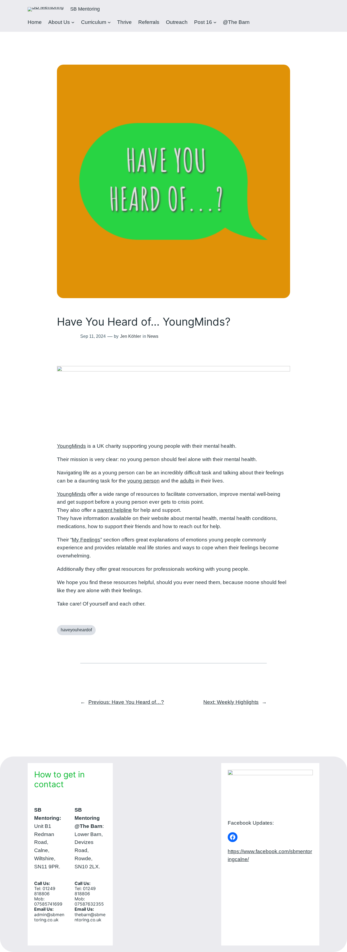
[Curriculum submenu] (109, 22)
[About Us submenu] (73, 22)
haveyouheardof (76, 630)
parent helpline (114, 510)
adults (187, 481)
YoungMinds (71, 446)
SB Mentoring (85, 9)
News (152, 336)
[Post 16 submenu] (215, 22)
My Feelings (86, 540)
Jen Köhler (130, 336)
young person (143, 481)
